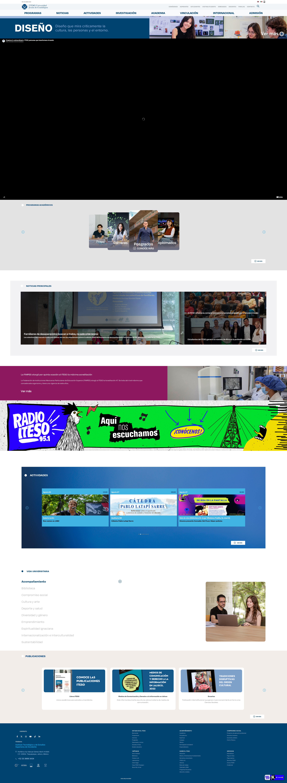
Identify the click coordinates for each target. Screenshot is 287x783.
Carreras (134, 737)
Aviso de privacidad (126, 778)
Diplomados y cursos (137, 742)
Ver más (26, 391)
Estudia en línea (136, 744)
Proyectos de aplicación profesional (236, 733)
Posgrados (135, 740)
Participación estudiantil (186, 744)
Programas (32, 13)
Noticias (62, 13)
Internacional (223, 13)
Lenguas (182, 740)
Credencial (230, 765)
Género (182, 742)
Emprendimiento (184, 747)
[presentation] (27, 507)
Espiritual (182, 737)
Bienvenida (135, 733)
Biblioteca (135, 755)
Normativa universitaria (186, 758)
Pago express (230, 758)
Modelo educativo (137, 747)
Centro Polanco (231, 740)
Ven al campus (136, 753)
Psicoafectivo (183, 735)
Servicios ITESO (231, 760)
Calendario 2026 (184, 767)
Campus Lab (135, 758)
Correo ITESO (230, 762)
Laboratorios (135, 760)
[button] (140, 534)
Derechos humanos (232, 735)
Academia (158, 13)
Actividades (92, 13)
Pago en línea (230, 755)
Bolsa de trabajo (184, 765)
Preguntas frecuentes (185, 769)
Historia (182, 762)
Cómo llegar (135, 762)
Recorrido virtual (136, 767)
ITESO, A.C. (183, 760)
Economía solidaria (232, 737)
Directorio (182, 753)
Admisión (256, 13)
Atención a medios (184, 772)
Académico (183, 733)
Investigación (126, 13)
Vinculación (189, 13)
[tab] (72, 581)
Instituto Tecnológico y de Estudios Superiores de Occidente (30, 746)
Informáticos (230, 753)
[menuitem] (173, 7)
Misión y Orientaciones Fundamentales (190, 755)
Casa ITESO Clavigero (138, 765)
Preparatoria (135, 735)
